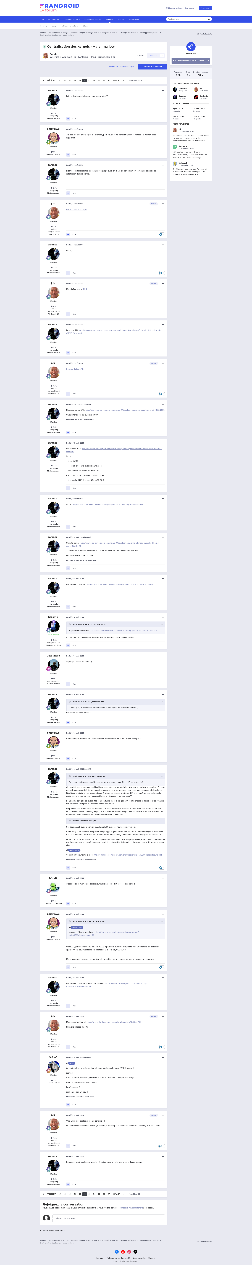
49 (70, 80)
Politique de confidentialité (118, 1258)
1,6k (54, 1080)
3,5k (54, 113)
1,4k (54, 901)
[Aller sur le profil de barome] (54, 626)
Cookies (152, 1258)
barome (53, 617)
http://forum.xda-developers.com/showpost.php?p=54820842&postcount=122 (128, 855)
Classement (134, 19)
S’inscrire (205, 8)
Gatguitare (53, 655)
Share (141, 55)
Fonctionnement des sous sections (188, 61)
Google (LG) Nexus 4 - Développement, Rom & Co (93, 57)
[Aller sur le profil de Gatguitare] (54, 665)
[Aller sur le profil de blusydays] (54, 138)
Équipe (54, 26)
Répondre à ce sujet (152, 66)
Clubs (85, 26)
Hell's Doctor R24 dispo (76, 209)
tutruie (53, 878)
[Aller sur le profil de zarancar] (54, 100)
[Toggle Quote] (70, 624)
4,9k (54, 226)
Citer (74, 118)
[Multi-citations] (68, 118)
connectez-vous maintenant (131, 1208)
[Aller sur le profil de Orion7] (54, 1067)
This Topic (198, 19)
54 (94, 80)
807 (54, 678)
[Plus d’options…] (162, 90)
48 (65, 80)
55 (99, 80)
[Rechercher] (209, 19)
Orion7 (53, 1057)
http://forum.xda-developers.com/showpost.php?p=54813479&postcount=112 (120, 584)
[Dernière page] (123, 80)
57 (109, 80)
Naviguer (110, 19)
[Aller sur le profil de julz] (45, 55)
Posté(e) (74, 90)
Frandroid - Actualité (50, 19)
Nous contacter (139, 1258)
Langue (99, 1258)
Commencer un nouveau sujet (121, 66)
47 (60, 80)
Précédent (51, 80)
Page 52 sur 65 (135, 80)
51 (80, 80)
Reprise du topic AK (74, 369)
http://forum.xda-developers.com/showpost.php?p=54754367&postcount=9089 (108, 504)
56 (104, 80)
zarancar (53, 90)
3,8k (54, 640)
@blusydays (74, 850)
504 (54, 152)
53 (89, 80)
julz (55, 54)
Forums (43, 26)
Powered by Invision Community (126, 1261)
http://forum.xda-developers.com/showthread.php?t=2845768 (114, 1022)
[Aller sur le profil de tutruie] (54, 887)
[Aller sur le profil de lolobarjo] (196, 97)
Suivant (116, 80)
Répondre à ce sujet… (66, 1218)
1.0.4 (85, 289)
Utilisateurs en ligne (70, 26)
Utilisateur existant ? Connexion (180, 8)
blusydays (53, 128)
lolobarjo (204, 96)
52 (85, 80)
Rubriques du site (71, 19)
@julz (71, 1063)
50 (75, 80)
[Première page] (43, 80)
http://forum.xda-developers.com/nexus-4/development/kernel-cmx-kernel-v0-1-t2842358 (125, 410)
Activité (121, 19)
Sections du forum (92, 19)
